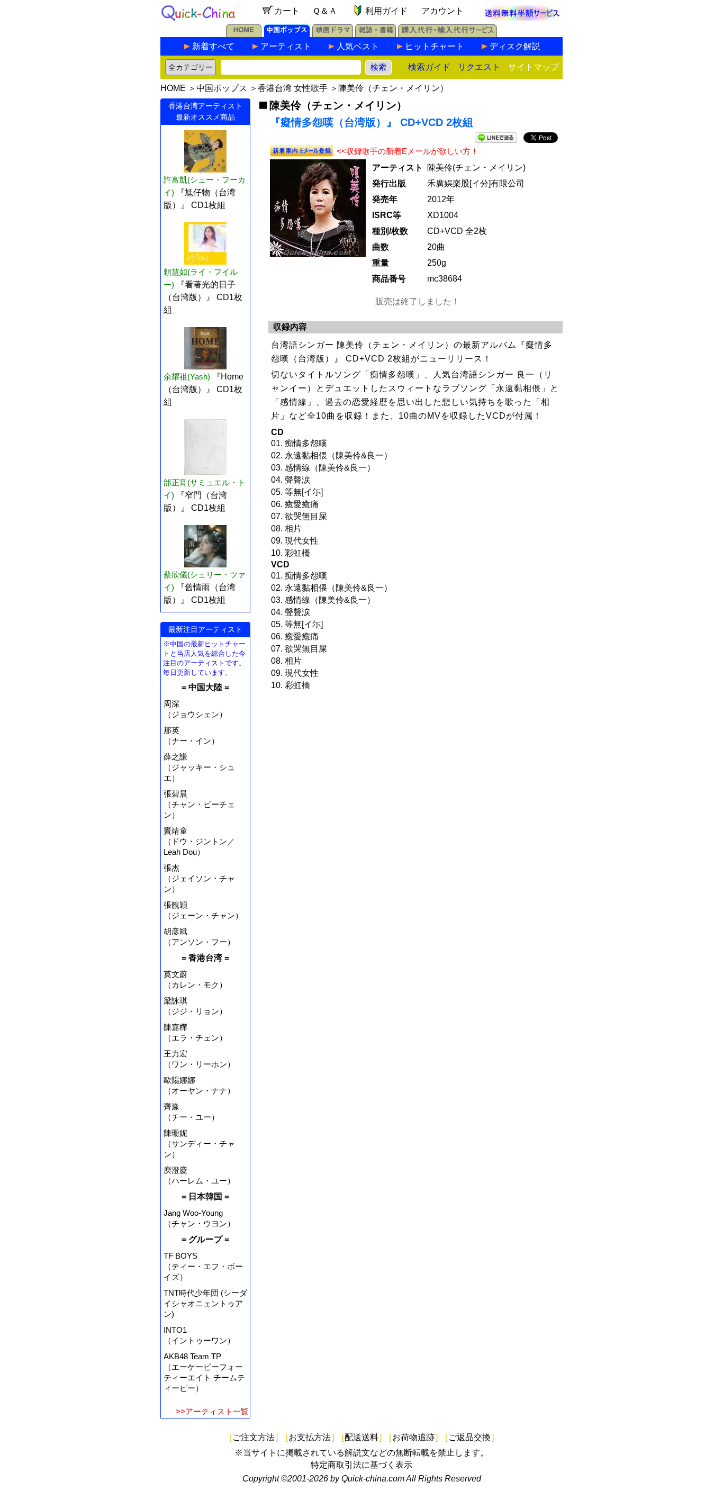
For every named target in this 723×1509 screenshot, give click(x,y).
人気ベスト (358, 46)
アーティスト (285, 46)
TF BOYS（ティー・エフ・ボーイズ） (203, 1266)
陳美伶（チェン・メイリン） (393, 88)
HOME (173, 88)
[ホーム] (243, 34)
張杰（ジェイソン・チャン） (199, 878)
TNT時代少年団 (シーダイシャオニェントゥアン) (205, 1303)
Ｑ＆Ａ (324, 10)
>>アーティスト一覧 (212, 1411)
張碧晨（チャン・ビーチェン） (199, 804)
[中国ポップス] (287, 34)
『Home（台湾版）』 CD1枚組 (203, 389)
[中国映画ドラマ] (332, 34)
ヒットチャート (434, 46)
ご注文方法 (253, 1437)
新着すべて (213, 46)
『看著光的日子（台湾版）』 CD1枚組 (203, 297)
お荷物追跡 (413, 1437)
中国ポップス (221, 88)
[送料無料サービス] (522, 17)
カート (287, 10)
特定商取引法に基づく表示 (361, 1464)
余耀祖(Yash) (187, 376)
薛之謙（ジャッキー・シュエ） (199, 767)
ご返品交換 (469, 1437)
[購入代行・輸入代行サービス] (447, 34)
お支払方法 (309, 1437)
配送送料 (361, 1437)
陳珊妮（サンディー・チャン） (199, 1143)
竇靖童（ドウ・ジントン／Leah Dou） (199, 841)
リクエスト (479, 66)
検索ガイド (429, 66)
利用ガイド (386, 10)
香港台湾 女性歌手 (293, 88)
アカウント (442, 10)
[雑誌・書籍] (375, 34)
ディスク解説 (515, 46)
